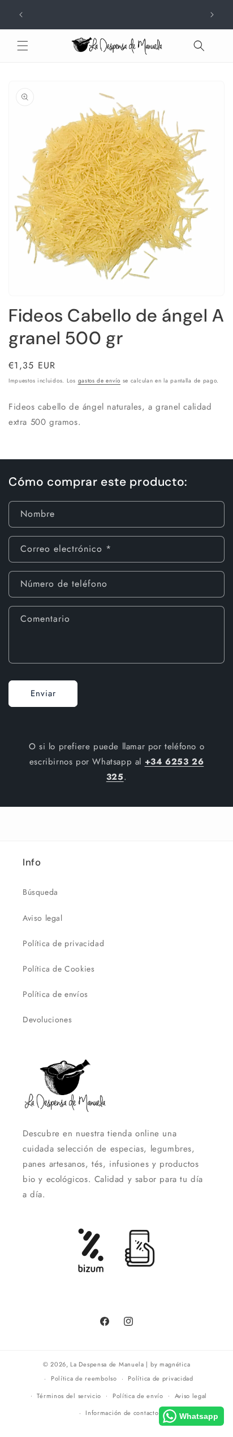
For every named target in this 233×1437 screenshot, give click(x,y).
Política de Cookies (58, 968)
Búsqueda (40, 892)
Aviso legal (43, 918)
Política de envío (138, 1395)
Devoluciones (47, 1019)
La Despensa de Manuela (107, 1364)
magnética (174, 1364)
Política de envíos (55, 994)
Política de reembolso (84, 1378)
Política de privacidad (63, 943)
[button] (22, 45)
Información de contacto (121, 1412)
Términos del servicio (69, 1395)
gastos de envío (99, 380)
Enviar (43, 693)
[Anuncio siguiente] (212, 14)
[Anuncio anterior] (20, 14)
